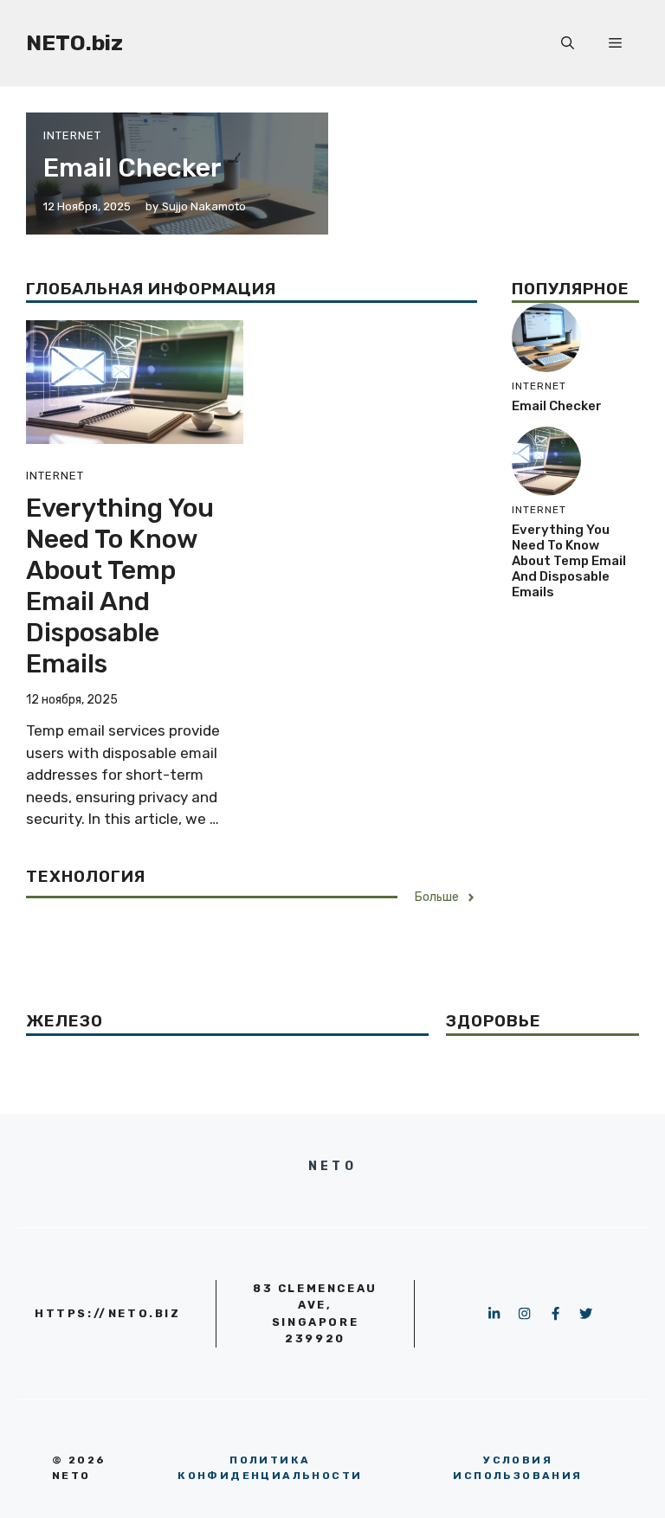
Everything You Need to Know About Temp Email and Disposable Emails (120, 585)
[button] (567, 43)
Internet (72, 135)
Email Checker (132, 167)
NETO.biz (74, 42)
